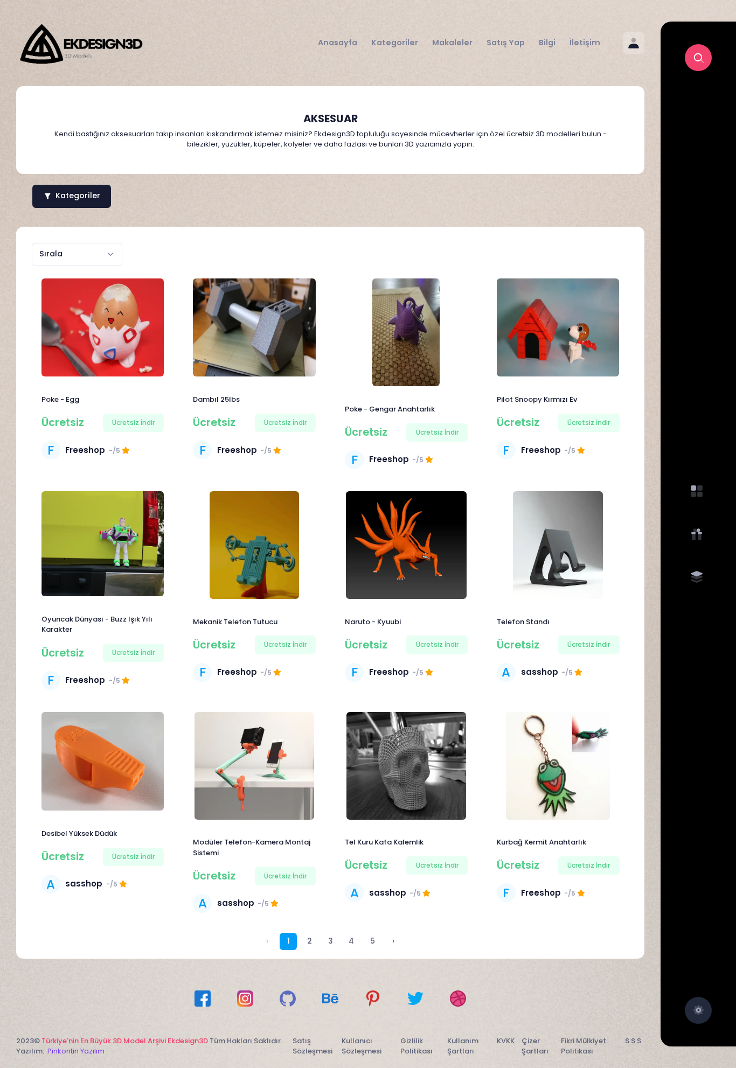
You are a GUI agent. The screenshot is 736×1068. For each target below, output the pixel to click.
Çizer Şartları (535, 1046)
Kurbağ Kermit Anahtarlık (541, 842)
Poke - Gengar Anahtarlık (390, 409)
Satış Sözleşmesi (312, 1046)
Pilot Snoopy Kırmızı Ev (537, 399)
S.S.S (633, 1041)
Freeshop (85, 450)
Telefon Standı (523, 622)
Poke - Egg (60, 399)
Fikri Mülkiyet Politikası (583, 1046)
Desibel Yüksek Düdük (79, 833)
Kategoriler (77, 195)
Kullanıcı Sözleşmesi (361, 1046)
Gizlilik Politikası (416, 1046)
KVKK (506, 1041)
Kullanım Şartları (462, 1046)
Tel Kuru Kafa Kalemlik (384, 842)
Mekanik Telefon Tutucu (235, 622)
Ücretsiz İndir (133, 422)
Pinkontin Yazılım (76, 1051)
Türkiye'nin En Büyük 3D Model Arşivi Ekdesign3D (124, 1041)
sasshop (539, 672)
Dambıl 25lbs (216, 399)
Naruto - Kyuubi (373, 622)
